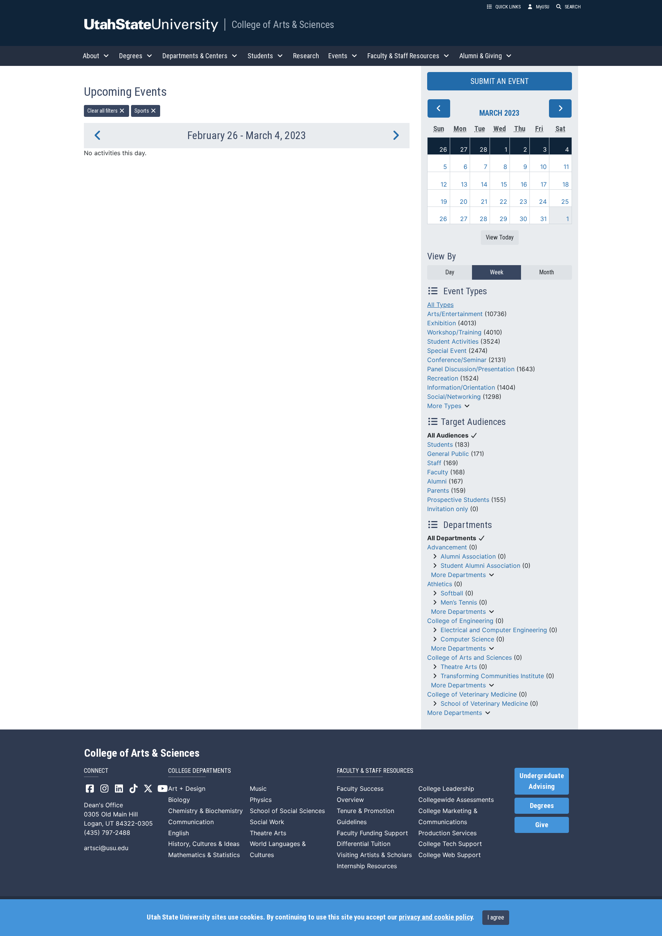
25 (565, 201)
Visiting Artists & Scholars (374, 855)
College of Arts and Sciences (469, 657)
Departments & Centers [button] (195, 56)
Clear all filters (103, 111)
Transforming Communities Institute (492, 676)
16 (524, 184)
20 (463, 201)
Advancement (447, 547)
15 (504, 184)
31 (543, 219)
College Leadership (446, 788)
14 (484, 184)
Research (306, 56)
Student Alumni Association (480, 565)
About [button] (91, 56)
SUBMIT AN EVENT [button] (499, 81)
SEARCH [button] (573, 7)
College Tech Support (450, 843)
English (178, 833)
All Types (440, 304)
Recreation (442, 378)
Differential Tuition (363, 843)
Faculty (437, 472)
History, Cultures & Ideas (203, 843)
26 (443, 149)
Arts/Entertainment (455, 314)
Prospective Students (458, 499)
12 (444, 184)
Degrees (542, 806)
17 (544, 184)
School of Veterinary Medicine (484, 703)
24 (543, 201)
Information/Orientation (461, 387)
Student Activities (452, 341)
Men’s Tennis (459, 602)
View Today (500, 237)
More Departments (458, 575)
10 (543, 166)
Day (449, 272)
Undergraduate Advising (541, 781)
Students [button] (260, 56)
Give (541, 825)
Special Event (447, 350)
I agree (495, 917)
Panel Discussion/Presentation (471, 369)
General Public (448, 453)
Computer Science (467, 639)
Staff (434, 463)
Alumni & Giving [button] (480, 56)
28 (483, 149)
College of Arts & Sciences (282, 24)
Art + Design (186, 788)
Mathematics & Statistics (204, 855)
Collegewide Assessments (456, 799)
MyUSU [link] (542, 7)
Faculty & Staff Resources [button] (403, 56)
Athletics (439, 584)
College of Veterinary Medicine (472, 694)
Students (440, 444)
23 (523, 201)
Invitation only (447, 509)
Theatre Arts (459, 666)
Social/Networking (454, 396)
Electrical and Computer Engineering (494, 630)
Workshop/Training (454, 332)
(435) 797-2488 (107, 832)
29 (503, 219)
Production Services (447, 833)
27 (463, 149)
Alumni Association (468, 556)
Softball (452, 593)
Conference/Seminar (457, 360)
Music (258, 788)
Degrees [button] (131, 56)
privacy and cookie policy (435, 917)
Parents (438, 490)
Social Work (267, 822)
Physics (261, 799)
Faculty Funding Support (372, 833)
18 (565, 184)
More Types (444, 406)
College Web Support (449, 855)
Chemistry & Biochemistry (205, 811)
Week (496, 272)
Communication (191, 822)
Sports (142, 111)
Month (546, 272)
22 (503, 201)
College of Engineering (460, 621)
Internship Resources (367, 866)
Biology (179, 799)
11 (566, 166)
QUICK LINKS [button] (508, 7)
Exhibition (441, 323)
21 (484, 201)
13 (464, 184)
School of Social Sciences (287, 811)
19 (444, 201)
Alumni (437, 481)
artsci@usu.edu (106, 848)
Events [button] (337, 56)
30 (523, 219)
